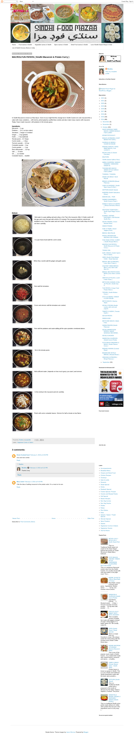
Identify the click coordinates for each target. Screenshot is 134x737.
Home (14, 44)
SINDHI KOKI (106, 318)
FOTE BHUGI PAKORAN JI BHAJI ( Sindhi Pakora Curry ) (110, 344)
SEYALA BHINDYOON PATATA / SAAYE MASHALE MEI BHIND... (110, 331)
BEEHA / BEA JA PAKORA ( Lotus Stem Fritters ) (110, 262)
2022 (103, 98)
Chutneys (104, 477)
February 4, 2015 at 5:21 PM (39, 468)
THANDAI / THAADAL (109, 174)
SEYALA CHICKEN (108, 335)
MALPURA (105, 157)
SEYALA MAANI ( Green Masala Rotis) (109, 222)
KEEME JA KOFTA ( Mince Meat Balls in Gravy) (114, 579)
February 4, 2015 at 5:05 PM (39, 455)
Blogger (86, 732)
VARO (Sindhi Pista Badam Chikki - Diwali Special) (110, 258)
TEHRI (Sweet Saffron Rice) (111, 159)
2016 (103, 114)
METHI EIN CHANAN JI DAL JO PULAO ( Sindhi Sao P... (111, 283)
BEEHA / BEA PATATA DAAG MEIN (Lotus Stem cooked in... (111, 273)
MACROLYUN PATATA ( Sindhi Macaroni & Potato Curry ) (110, 246)
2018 (103, 108)
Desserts (103, 482)
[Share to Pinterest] (43, 440)
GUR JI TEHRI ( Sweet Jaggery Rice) (109, 229)
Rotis (102, 512)
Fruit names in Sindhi (25, 44)
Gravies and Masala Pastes (109, 494)
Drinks (103, 487)
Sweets (103, 523)
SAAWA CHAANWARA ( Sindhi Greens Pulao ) (109, 200)
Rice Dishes (104, 510)
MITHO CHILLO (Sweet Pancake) (109, 153)
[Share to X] (39, 440)
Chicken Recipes (106, 475)
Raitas (103, 508)
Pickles (103, 505)
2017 (103, 111)
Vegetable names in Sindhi (43, 44)
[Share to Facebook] (41, 440)
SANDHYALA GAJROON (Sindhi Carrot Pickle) (109, 339)
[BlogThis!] (37, 440)
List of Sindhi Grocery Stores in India (23, 48)
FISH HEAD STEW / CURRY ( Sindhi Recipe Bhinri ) (111, 240)
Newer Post (16, 518)
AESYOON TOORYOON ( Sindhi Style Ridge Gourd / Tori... (111, 211)
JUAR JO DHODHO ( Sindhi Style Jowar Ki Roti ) (111, 186)
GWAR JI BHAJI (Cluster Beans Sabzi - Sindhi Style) (114, 665)
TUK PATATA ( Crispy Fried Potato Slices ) (110, 289)
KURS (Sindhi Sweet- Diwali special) (113, 630)
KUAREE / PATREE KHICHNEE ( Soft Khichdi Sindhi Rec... (110, 217)
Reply (18, 460)
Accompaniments (106, 468)
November (106, 124)
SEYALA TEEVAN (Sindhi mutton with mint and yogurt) (110, 307)
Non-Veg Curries (106, 501)
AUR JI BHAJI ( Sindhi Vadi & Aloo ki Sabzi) (111, 253)
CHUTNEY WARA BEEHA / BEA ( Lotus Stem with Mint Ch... (110, 267)
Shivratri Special (106, 519)
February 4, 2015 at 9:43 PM (33, 481)
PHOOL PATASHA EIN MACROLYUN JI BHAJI (110, 236)
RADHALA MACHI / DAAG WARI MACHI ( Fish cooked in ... (110, 148)
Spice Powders (105, 521)
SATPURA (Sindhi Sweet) (110, 190)
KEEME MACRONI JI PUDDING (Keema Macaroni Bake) (114, 648)
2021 (103, 100)
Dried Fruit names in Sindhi (79, 44)
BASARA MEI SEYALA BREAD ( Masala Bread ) (110, 353)
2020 (103, 103)
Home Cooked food (23, 455)
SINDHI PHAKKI (107, 226)
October (105, 127)
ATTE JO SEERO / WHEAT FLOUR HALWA (110, 297)
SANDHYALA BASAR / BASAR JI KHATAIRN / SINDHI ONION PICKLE (114, 698)
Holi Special (104, 496)
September (106, 362)
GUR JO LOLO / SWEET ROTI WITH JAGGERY (114, 613)
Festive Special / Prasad (108, 491)
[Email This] (35, 440)
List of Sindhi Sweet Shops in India (101, 44)
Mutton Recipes (105, 498)
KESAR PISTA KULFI (108, 135)
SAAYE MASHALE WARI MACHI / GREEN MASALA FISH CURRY (111, 131)
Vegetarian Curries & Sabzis (25, 442)
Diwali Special (105, 484)
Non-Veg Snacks (106, 503)
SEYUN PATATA (107, 315)
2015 (103, 116)
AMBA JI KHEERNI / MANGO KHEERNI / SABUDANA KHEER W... (111, 163)
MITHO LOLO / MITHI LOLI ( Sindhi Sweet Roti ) (114, 541)
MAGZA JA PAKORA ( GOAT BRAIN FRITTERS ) (111, 139)
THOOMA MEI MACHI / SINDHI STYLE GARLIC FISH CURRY (110, 169)
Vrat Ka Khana (105, 530)
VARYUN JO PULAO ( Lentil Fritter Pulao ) (111, 278)
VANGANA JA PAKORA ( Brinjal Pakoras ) (109, 358)
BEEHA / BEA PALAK (108, 233)
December (106, 121)
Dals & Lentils (105, 480)
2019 (103, 106)
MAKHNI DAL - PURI (108, 197)
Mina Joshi (20, 481)
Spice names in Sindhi (61, 44)
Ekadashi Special (106, 489)
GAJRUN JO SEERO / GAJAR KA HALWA (109, 143)
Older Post (91, 518)
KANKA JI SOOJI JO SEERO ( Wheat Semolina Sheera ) (111, 205)
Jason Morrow (70, 732)
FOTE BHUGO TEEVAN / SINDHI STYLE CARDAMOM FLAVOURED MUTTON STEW (110, 561)
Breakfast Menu (105, 470)
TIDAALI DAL (106, 250)
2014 (103, 119)
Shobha (24, 468)
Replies (21, 464)
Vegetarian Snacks (106, 528)
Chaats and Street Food (108, 473)
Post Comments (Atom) (28, 521)
